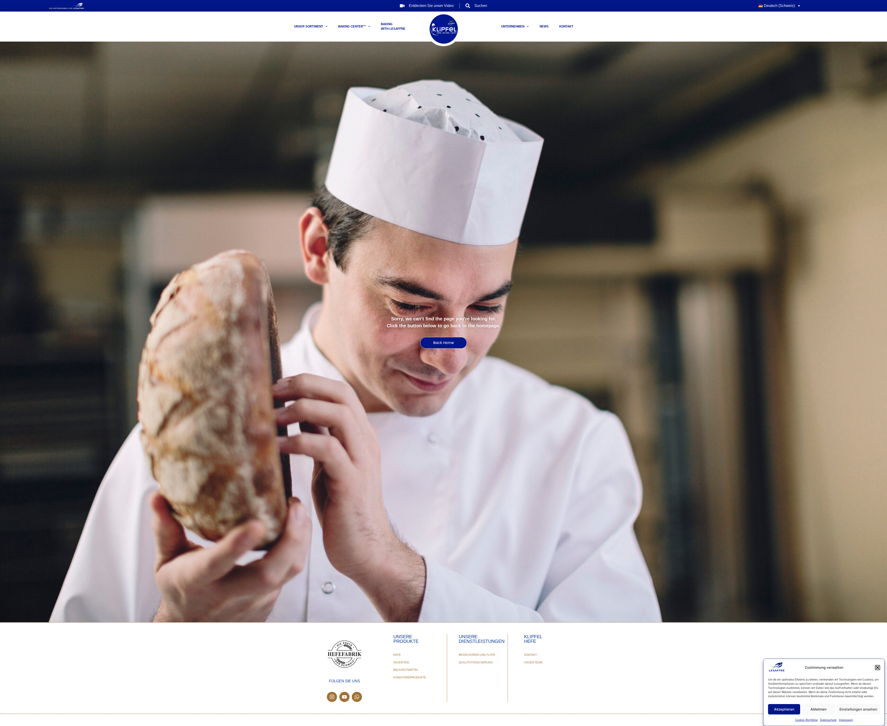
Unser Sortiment (308, 26)
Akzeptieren (784, 709)
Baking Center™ (352, 26)
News (544, 26)
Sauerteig (401, 662)
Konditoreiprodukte (409, 677)
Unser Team (533, 662)
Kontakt (566, 26)
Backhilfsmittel (406, 669)
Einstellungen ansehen (858, 709)
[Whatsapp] (357, 697)
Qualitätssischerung (476, 662)
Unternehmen (512, 26)
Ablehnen (818, 709)
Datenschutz (828, 720)
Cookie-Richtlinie (806, 720)
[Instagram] (332, 697)
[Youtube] (344, 697)
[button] (877, 667)
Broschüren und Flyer (477, 654)
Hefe (397, 654)
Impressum (846, 720)
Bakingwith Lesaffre (393, 26)
